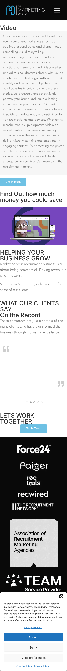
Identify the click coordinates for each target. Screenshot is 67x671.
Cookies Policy (24, 666)
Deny (33, 647)
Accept (34, 637)
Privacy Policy (41, 666)
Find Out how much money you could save (31, 196)
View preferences (34, 657)
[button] (61, 596)
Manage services (33, 627)
